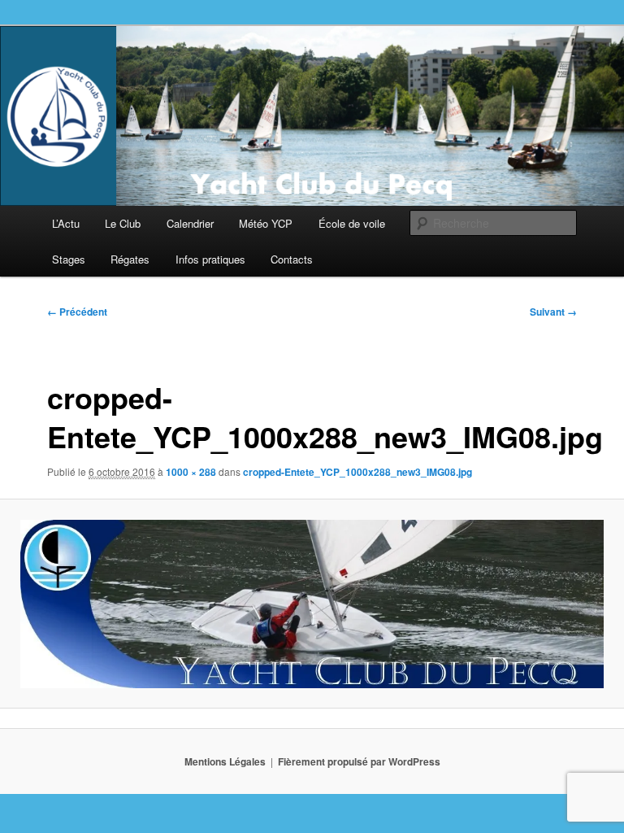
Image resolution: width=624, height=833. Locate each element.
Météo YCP (265, 223)
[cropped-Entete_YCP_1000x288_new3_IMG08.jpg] (312, 604)
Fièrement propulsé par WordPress (359, 761)
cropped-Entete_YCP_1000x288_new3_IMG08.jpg (357, 471)
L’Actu (66, 223)
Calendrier (190, 223)
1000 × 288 (191, 471)
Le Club (123, 223)
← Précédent (77, 311)
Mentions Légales (225, 761)
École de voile (351, 223)
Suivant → (553, 311)
